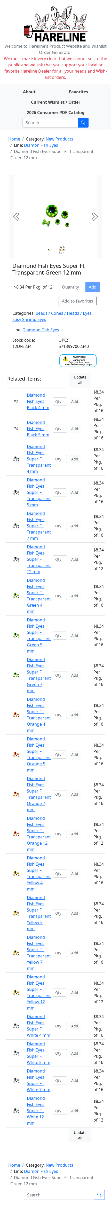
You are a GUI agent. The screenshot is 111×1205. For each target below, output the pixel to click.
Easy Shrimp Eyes (29, 319)
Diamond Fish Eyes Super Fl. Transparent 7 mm (39, 525)
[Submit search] (83, 123)
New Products (59, 139)
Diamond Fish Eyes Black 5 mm (38, 428)
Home (14, 139)
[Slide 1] (62, 250)
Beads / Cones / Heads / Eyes (64, 313)
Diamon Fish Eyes (41, 145)
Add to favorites (77, 301)
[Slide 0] (49, 250)
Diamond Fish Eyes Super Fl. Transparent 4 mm (39, 459)
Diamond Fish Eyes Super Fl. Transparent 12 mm (39, 559)
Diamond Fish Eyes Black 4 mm (38, 401)
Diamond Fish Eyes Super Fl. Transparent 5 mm (39, 492)
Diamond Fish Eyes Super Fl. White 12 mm (36, 1110)
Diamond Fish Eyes (40, 330)
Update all (80, 380)
